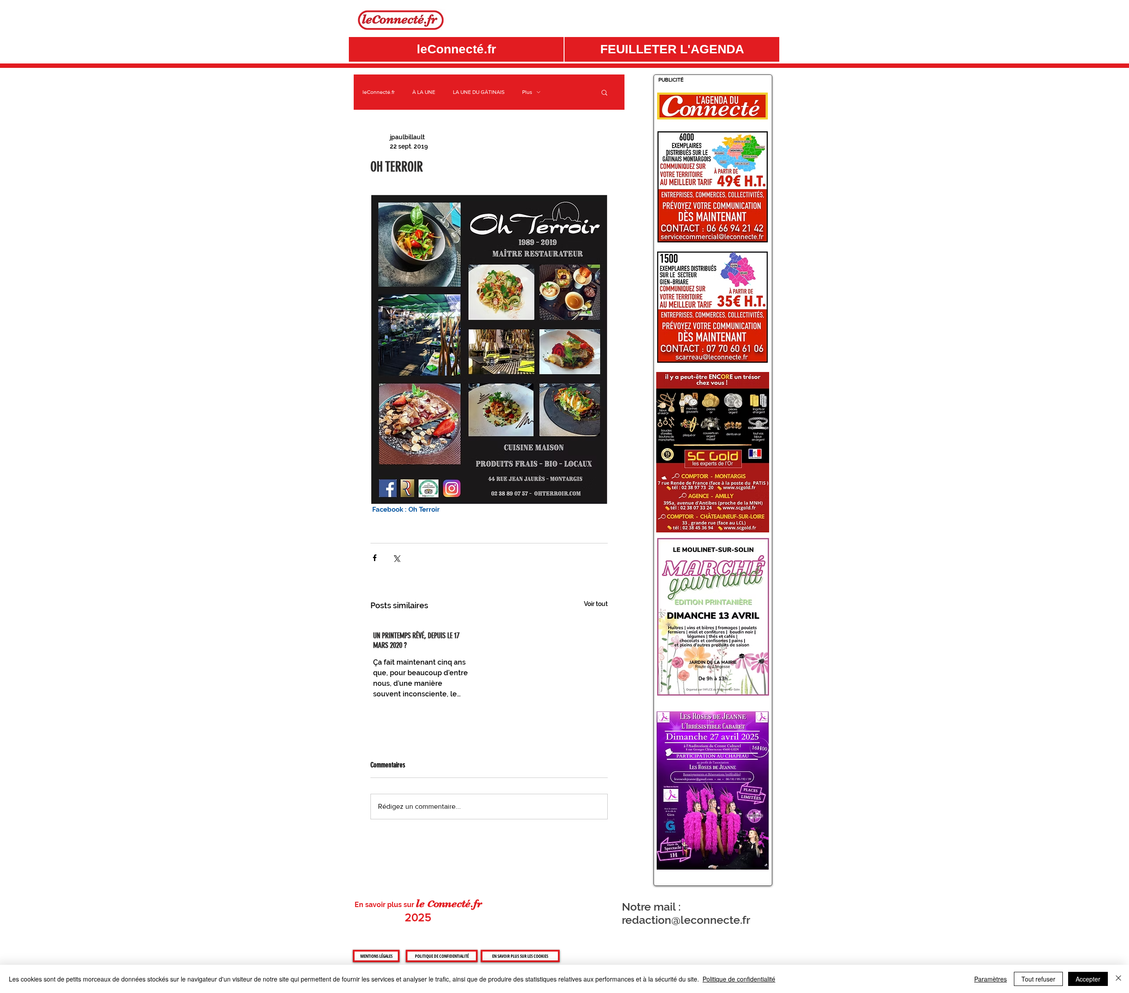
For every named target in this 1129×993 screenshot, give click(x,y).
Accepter (1088, 978)
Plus (527, 92)
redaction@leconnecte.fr (686, 919)
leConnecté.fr (379, 92)
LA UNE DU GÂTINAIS (479, 92)
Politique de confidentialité (739, 978)
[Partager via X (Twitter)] (396, 558)
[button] (671, 49)
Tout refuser (1038, 978)
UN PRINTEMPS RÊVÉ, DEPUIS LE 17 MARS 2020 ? (416, 640)
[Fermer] (1118, 979)
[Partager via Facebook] (374, 558)
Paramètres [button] (990, 978)
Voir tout (596, 603)
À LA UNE (423, 92)
